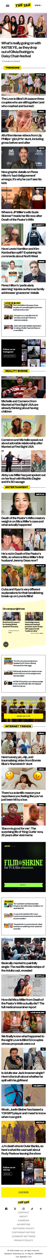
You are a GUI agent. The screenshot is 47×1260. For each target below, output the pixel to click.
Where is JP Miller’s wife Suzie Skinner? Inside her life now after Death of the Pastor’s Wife (21, 215)
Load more (23, 1192)
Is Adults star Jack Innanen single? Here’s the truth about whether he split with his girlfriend (23, 1076)
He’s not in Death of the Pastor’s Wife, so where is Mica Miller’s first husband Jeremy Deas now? (22, 557)
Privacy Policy (23, 1240)
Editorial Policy (23, 1228)
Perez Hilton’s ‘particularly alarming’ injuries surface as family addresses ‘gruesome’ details (22, 289)
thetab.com (18, 1251)
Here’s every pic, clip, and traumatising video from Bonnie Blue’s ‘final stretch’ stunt (21, 760)
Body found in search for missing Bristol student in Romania (11, 624)
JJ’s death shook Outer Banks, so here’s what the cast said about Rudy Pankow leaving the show (22, 1149)
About (23, 1216)
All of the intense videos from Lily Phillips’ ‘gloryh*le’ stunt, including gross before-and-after (22, 139)
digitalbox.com (25, 1257)
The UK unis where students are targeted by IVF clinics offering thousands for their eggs (25, 663)
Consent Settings (23, 1236)
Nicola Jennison (35, 633)
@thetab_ (7, 1174)
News (10, 632)
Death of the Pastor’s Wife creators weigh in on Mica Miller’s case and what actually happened (23, 521)
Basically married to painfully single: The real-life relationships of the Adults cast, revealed (22, 966)
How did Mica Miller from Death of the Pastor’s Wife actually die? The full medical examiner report (22, 1003)
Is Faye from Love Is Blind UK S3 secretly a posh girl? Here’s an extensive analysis (26, 318)
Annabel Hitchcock (13, 630)
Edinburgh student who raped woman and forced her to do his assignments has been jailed (27, 673)
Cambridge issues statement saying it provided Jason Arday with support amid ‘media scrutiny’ (34, 626)
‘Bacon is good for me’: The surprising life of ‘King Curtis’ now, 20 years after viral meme (22, 832)
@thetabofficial (9, 356)
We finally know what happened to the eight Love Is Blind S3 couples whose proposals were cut (22, 1040)
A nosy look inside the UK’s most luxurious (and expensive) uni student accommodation (27, 916)
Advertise (23, 1224)
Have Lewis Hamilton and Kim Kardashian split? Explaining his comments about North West (21, 252)
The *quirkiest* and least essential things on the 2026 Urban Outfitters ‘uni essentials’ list (28, 906)
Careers (23, 1220)
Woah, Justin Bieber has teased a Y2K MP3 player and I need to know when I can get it (23, 1113)
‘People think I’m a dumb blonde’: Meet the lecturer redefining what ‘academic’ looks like (27, 926)
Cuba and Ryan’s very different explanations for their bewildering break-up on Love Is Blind (22, 593)
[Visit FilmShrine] (23, 867)
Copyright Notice (23, 1232)
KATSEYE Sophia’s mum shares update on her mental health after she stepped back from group (28, 684)
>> (6, 644)
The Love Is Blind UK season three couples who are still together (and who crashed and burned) (22, 102)
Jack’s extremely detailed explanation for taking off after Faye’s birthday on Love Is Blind (27, 328)
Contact (23, 1212)
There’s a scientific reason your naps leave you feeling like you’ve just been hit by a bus (22, 796)
